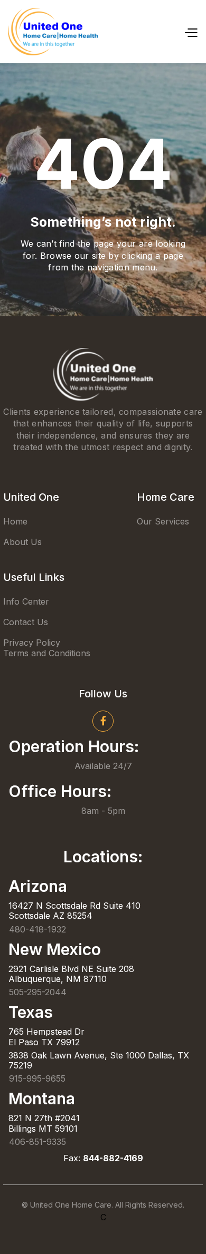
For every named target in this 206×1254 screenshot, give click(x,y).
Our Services (163, 521)
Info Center (26, 601)
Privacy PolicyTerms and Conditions (46, 647)
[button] (190, 31)
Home (15, 521)
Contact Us (25, 622)
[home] (53, 31)
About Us (22, 542)
